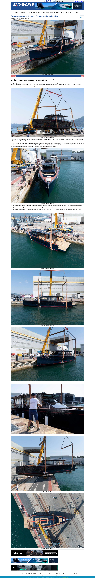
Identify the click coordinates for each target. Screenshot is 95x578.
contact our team (44, 576)
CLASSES (34, 12)
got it (68, 577)
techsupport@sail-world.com (73, 576)
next (82, 76)
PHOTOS (40, 12)
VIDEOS (45, 12)
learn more (64, 577)
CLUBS (29, 12)
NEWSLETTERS (60, 12)
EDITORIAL (23, 12)
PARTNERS (51, 12)
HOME (17, 12)
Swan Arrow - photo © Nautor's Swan (47, 137)
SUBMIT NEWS (69, 12)
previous (14, 76)
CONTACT (77, 12)
